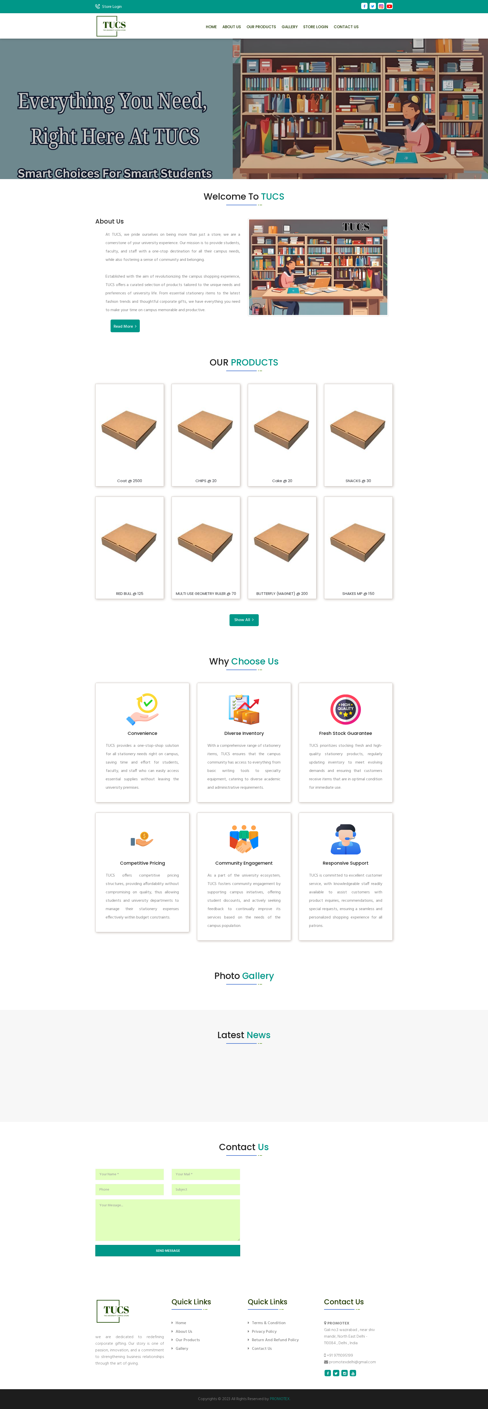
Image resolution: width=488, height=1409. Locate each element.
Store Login (112, 7)
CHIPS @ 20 (206, 481)
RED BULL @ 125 (129, 594)
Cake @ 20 (282, 481)
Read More (124, 326)
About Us (231, 26)
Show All (243, 620)
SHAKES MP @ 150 (358, 594)
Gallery (290, 26)
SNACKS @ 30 (358, 481)
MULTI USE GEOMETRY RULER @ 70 (206, 594)
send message (168, 1251)
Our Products (261, 26)
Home (211, 26)
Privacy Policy (264, 1332)
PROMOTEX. (280, 1399)
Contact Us (346, 26)
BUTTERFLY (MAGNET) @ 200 (282, 594)
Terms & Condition (269, 1323)
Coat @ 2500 (129, 481)
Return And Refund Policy (275, 1340)
